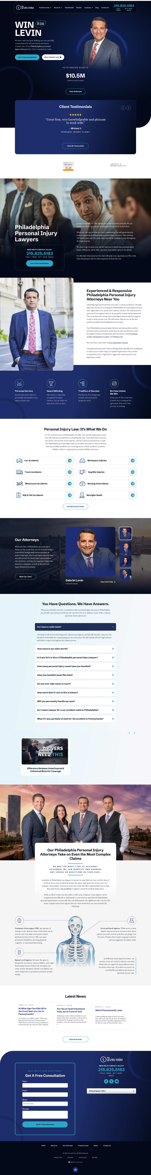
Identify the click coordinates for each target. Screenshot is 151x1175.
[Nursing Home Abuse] (107, 483)
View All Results (75, 91)
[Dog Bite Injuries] (107, 472)
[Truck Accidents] (44, 472)
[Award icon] (68, 163)
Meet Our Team (25, 577)
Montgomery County (101, 337)
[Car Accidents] (44, 460)
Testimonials (69, 7)
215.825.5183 (124, 5)
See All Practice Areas (75, 507)
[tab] (125, 533)
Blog (97, 7)
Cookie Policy (83, 1157)
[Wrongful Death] (107, 495)
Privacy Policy (58, 1157)
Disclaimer (70, 1157)
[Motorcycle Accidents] (44, 483)
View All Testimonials (75, 146)
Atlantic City (118, 337)
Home (43, 1145)
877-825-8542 (124, 9)
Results (79, 7)
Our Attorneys (68, 1145)
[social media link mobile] (106, 1081)
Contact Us (105, 7)
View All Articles (75, 1039)
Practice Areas (44, 7)
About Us (57, 7)
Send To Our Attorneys (45, 1124)
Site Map (94, 1157)
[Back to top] (75, 1169)
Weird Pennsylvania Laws (108, 1010)
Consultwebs (79, 1162)
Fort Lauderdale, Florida (118, 343)
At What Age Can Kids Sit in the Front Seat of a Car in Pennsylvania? (32, 1011)
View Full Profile (106, 582)
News (96, 1145)
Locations (87, 7)
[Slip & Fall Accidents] (44, 495)
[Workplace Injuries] (107, 460)
